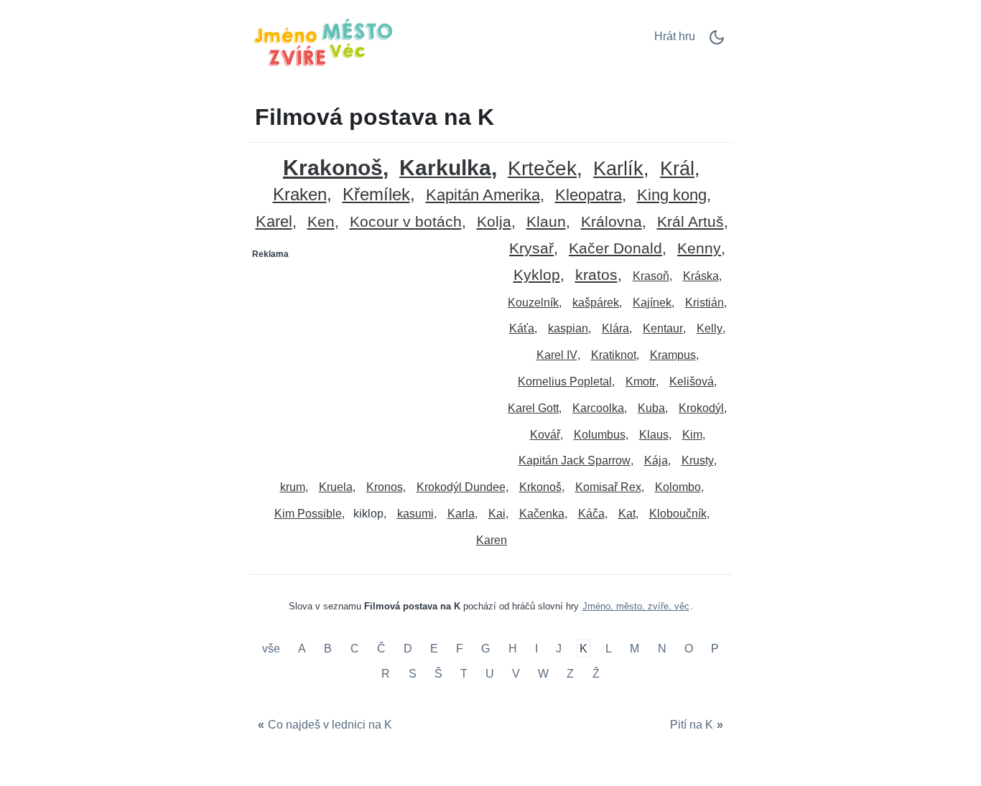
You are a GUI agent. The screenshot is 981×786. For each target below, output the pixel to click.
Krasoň (651, 276)
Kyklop (536, 275)
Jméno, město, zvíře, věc (635, 606)
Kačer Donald (615, 248)
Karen (491, 540)
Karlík (618, 169)
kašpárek (595, 302)
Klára (615, 328)
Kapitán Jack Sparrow (575, 460)
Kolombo (678, 487)
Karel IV (556, 355)
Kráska (701, 276)
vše (272, 648)
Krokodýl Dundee (461, 487)
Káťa (521, 328)
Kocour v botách (406, 222)
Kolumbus (600, 435)
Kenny (699, 248)
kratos (596, 275)
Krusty (698, 460)
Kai (497, 513)
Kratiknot (613, 355)
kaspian (568, 328)
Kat (627, 513)
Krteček (542, 169)
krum (292, 487)
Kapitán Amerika (483, 195)
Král (677, 169)
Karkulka (445, 168)
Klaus (654, 435)
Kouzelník (533, 302)
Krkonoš (540, 487)
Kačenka (541, 513)
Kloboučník (678, 513)
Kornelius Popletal (565, 381)
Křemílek (376, 194)
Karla (461, 513)
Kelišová (691, 381)
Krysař (531, 248)
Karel (274, 222)
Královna (611, 222)
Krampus (673, 355)
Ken (321, 222)
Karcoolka (598, 408)
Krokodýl (701, 408)
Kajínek (652, 302)
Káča (591, 513)
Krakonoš (333, 167)
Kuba (651, 408)
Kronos (384, 487)
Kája (656, 460)
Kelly (709, 328)
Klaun (546, 222)
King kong (672, 195)
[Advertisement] (370, 355)
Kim (692, 435)
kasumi (415, 513)
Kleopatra (588, 195)
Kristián (704, 302)
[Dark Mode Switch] (716, 42)
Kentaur (663, 328)
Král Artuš (690, 222)
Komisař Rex (608, 487)
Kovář (545, 435)
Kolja (494, 222)
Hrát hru (674, 36)
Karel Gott (533, 408)
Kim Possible (308, 513)
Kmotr (641, 381)
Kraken (300, 194)
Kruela (336, 487)
